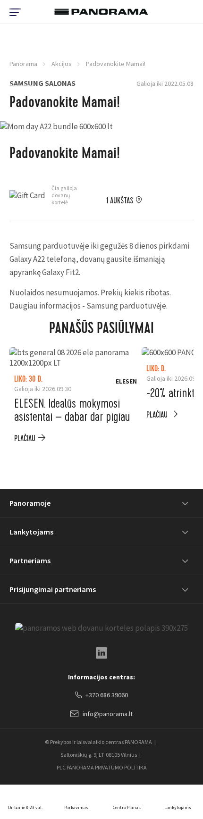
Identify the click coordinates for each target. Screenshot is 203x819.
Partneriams (30, 560)
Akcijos (61, 63)
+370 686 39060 (106, 695)
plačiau (24, 438)
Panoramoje (30, 503)
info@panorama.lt (108, 714)
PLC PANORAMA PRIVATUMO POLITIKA (102, 767)
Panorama (23, 63)
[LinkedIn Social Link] (101, 653)
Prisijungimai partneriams (52, 589)
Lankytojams (31, 531)
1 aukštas (119, 201)
